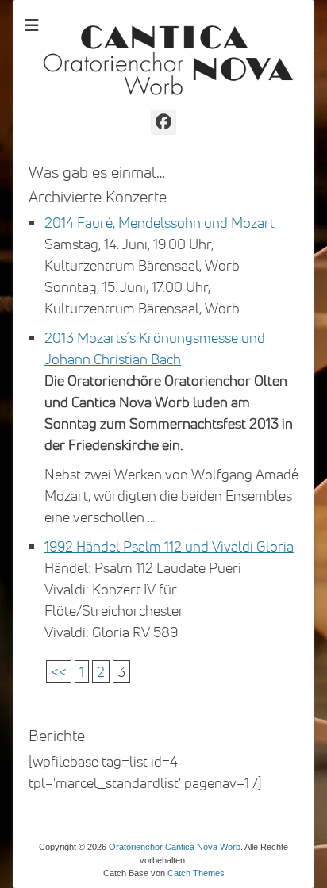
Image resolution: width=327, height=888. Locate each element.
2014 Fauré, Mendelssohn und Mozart (159, 222)
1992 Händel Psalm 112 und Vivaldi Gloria (169, 545)
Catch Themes (196, 873)
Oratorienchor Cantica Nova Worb (174, 846)
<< (59, 671)
